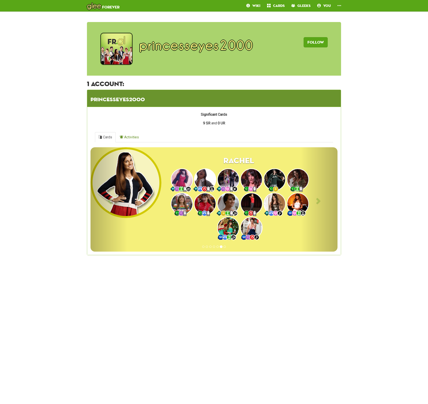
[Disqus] (214, 335)
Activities (131, 137)
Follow (315, 42)
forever (103, 5)
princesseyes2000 (118, 99)
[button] (339, 5)
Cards (107, 137)
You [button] (326, 5)
